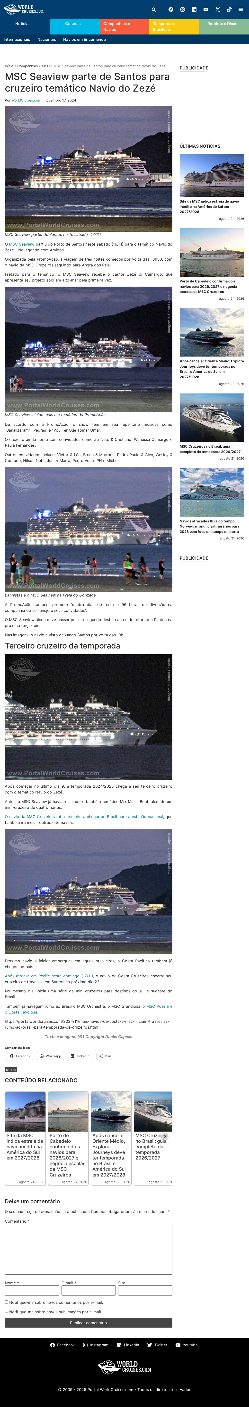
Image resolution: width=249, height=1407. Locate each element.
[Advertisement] (212, 106)
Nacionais (46, 39)
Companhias (27, 66)
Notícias (23, 23)
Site (121, 1283)
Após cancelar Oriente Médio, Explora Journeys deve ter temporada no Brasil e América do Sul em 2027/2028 (109, 1155)
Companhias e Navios (116, 26)
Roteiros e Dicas (222, 23)
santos (11, 1070)
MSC (46, 66)
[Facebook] (171, 9)
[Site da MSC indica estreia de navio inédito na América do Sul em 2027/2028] (212, 175)
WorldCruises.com (26, 100)
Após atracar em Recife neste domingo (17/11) (49, 975)
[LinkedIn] (194, 9)
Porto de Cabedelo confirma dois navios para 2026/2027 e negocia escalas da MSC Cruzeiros (67, 1155)
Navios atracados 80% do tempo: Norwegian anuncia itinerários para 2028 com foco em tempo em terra (209, 526)
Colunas (73, 23)
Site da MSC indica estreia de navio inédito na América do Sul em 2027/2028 (25, 1147)
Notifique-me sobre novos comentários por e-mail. (56, 1302)
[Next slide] (165, 1137)
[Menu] (241, 9)
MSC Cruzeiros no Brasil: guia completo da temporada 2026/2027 (152, 1147)
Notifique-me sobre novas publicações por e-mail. (55, 1312)
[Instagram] (183, 9)
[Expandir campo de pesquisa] (154, 9)
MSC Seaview (21, 244)
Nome (12, 1283)
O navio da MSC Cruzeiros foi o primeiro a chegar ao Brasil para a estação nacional (84, 816)
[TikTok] (229, 9)
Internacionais (17, 39)
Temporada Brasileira (163, 26)
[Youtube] (206, 9)
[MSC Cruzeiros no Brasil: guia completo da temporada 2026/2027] (212, 417)
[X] (218, 9)
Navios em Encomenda (84, 39)
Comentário (17, 1221)
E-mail (69, 1283)
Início (9, 66)
